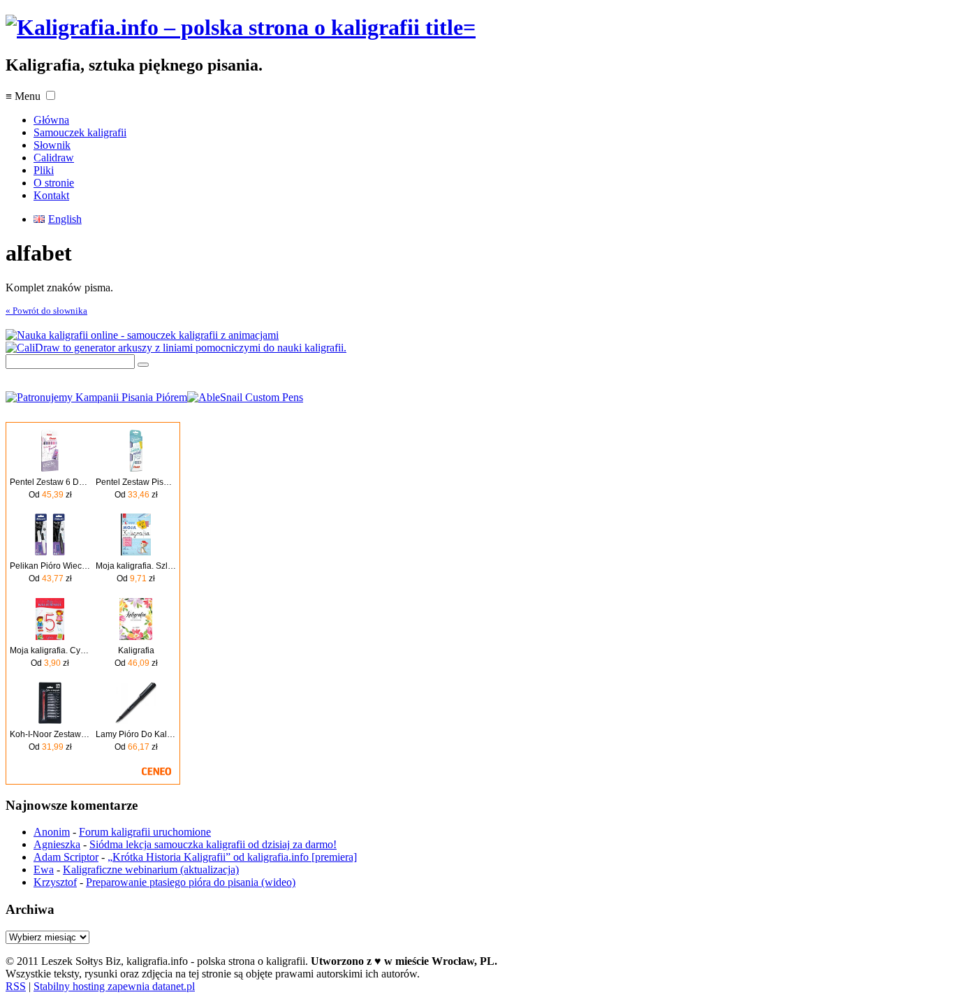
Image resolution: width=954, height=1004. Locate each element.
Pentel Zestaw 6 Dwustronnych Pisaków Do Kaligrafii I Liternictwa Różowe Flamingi (50, 482)
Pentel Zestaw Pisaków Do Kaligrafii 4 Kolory (136, 482)
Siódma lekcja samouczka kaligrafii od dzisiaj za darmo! (213, 844)
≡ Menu (23, 96)
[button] (50, 95)
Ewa (44, 869)
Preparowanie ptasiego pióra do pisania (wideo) (190, 882)
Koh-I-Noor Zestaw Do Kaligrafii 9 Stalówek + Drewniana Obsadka (50, 734)
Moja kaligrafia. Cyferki (50, 650)
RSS (16, 986)
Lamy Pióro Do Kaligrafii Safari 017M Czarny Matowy (136, 734)
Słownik (52, 145)
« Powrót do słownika (46, 310)
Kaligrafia (136, 650)
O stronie (54, 183)
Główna (51, 120)
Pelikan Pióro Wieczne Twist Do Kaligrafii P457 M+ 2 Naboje (50, 566)
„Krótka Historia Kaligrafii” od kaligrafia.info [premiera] (232, 857)
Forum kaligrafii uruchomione (145, 832)
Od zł (50, 495)
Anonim (52, 832)
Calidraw (54, 157)
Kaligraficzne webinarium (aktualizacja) (151, 869)
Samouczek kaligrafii (80, 132)
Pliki (44, 170)
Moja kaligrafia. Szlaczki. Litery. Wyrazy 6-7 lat (136, 566)
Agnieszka (57, 844)
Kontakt (51, 195)
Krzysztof (55, 882)
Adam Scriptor (66, 857)
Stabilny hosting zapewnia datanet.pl (114, 986)
